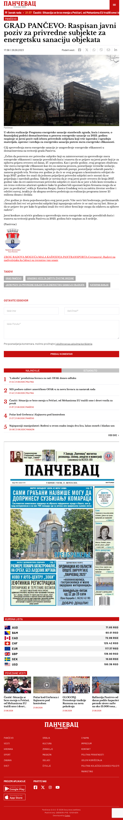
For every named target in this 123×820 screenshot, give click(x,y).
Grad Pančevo (13, 278)
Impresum (86, 743)
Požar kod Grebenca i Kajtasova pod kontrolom (37, 414)
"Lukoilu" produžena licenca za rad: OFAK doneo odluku (42, 378)
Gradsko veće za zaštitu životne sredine (50, 278)
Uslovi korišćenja (91, 760)
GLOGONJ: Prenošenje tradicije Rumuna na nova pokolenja (74, 702)
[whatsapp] (94, 49)
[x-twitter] (43, 787)
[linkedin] (115, 49)
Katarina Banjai (99, 285)
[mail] (108, 49)
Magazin (30, 429)
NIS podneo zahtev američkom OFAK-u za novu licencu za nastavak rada (52, 389)
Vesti (7, 743)
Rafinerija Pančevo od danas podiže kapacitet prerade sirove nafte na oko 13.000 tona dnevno (105, 702)
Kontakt (86, 749)
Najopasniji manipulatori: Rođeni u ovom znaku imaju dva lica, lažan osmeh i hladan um (62, 425)
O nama (85, 738)
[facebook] (79, 49)
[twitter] (86, 49)
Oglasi (46, 760)
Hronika (8, 749)
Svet (6, 766)
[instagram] (50, 787)
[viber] (101, 49)
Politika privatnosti (92, 754)
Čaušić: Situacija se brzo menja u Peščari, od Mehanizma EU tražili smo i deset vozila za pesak (61, 402)
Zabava (8, 760)
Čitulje (47, 766)
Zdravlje (48, 749)
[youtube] (58, 787)
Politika (30, 382)
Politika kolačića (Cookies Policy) (100, 766)
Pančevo (11, 18)
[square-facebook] (35, 787)
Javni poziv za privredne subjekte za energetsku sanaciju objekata (45, 285)
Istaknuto (90, 370)
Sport (7, 754)
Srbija (46, 738)
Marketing (87, 771)
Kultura (47, 743)
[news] (17, 685)
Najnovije (33, 370)
